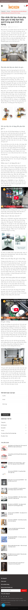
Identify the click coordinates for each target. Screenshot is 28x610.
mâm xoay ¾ (11, 252)
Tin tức (2, 430)
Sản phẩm (3, 427)
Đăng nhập (21, 1)
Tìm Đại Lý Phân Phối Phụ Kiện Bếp (8, 433)
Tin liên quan (5, 442)
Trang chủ (3, 422)
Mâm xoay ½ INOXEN (7, 180)
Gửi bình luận (5, 414)
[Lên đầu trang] (25, 606)
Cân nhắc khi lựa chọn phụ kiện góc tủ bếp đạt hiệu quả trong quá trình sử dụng (13, 20)
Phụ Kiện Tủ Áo (4, 436)
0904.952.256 (7, 1)
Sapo (17, 608)
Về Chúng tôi (4, 425)
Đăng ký (25, 1)
